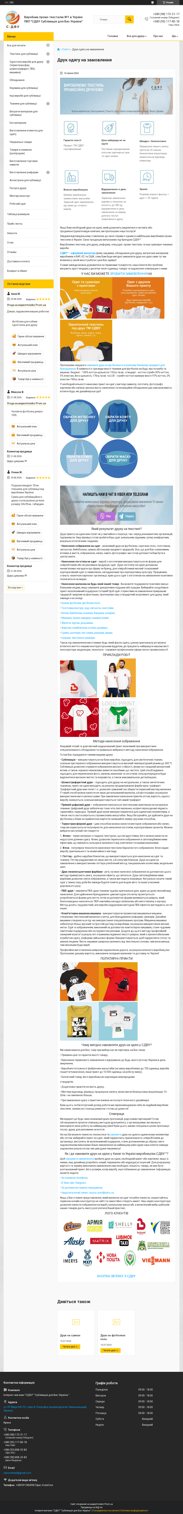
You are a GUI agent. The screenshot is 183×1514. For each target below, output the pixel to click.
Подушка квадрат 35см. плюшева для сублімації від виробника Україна (27, 489)
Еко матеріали (18, 122)
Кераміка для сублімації (24, 88)
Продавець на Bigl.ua (91, 1507)
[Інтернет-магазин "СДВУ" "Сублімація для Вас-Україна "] (12, 19)
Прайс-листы (14, 223)
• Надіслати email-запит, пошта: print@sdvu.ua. (87, 1192)
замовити (116, 1134)
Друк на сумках (70, 1335)
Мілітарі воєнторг (20, 195)
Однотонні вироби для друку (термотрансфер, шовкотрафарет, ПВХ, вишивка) (26, 67)
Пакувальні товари (21, 142)
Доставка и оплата (18, 261)
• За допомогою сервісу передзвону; (81, 1187)
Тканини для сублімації (23, 103)
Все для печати (16, 45)
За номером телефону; (74, 1177)
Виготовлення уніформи (24, 172)
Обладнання (17, 80)
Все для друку (135, 36)
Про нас (158, 36)
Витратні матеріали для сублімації (24, 113)
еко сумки (87, 632)
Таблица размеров (18, 214)
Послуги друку (18, 188)
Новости (12, 233)
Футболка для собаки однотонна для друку (24, 323)
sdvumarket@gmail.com (17, 1472)
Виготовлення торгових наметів (24, 163)
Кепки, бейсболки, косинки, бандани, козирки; (88, 613)
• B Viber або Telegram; (73, 1182)
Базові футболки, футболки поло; (80, 603)
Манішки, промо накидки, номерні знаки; (85, 617)
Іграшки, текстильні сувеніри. (78, 637)
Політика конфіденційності (134, 1510)
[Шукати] (129, 19)
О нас (10, 242)
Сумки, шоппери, (71, 632)
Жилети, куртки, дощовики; (77, 622)
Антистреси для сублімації (25, 180)
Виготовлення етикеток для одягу (26, 132)
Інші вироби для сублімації (25, 95)
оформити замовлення (79, 1158)
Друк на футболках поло (112, 1337)
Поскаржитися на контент (106, 1510)
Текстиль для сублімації (24, 53)
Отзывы (11, 252)
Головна (113, 36)
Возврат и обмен (17, 270)
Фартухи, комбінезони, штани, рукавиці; (84, 627)
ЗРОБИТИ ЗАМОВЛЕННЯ (129, 274)
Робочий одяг (18, 203)
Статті (66, 49)
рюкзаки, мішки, (103, 632)
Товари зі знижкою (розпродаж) (21, 151)
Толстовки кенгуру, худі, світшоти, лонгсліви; (87, 608)
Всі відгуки (14, 587)
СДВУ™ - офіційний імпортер (77, 253)
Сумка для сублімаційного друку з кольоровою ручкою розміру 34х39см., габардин (27, 500)
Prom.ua (109, 1504)
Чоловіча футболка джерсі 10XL (27, 413)
